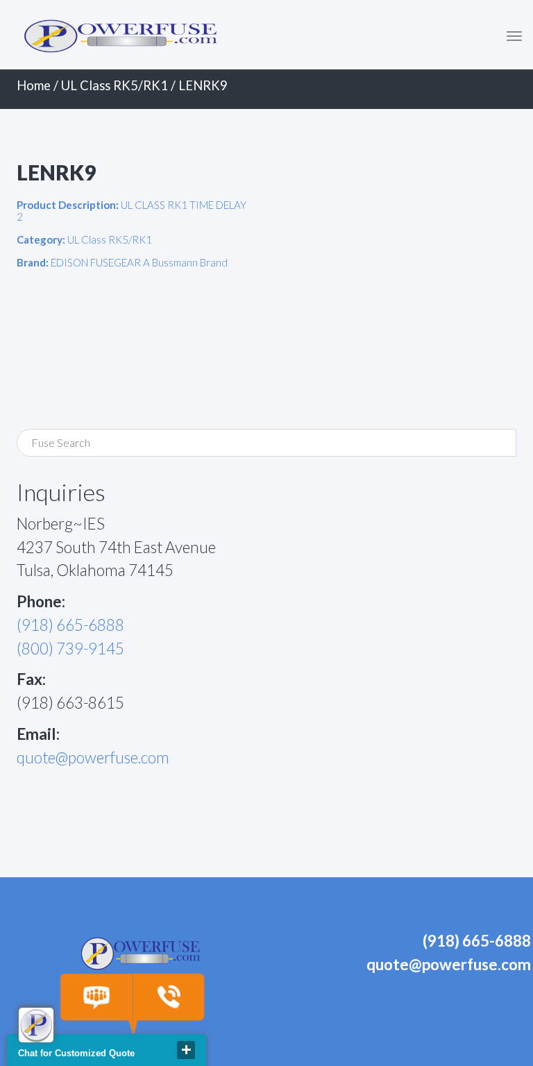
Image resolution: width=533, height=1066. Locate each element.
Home (34, 85)
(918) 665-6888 (70, 625)
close (186, 1050)
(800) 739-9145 (70, 648)
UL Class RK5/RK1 (114, 85)
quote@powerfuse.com (93, 757)
